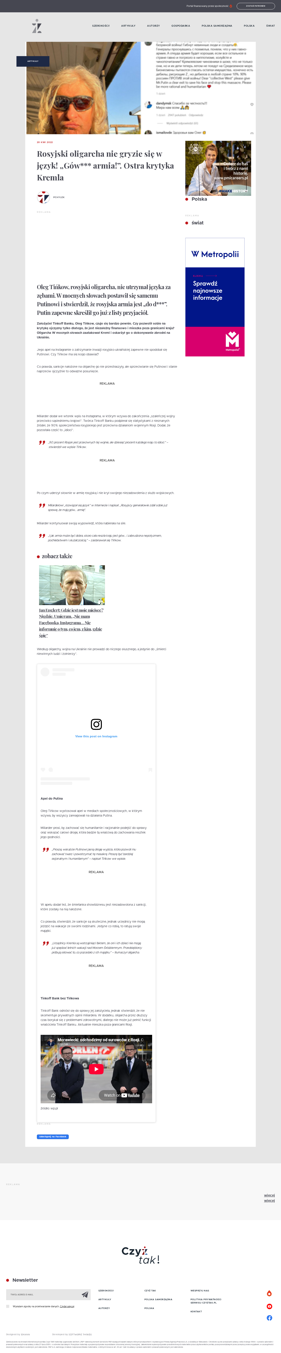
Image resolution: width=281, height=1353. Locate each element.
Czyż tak (150, 1291)
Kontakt (196, 1312)
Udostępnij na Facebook (53, 1137)
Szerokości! (101, 26)
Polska (249, 26)
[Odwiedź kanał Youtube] (269, 1305)
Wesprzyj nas (200, 1291)
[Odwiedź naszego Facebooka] (269, 1317)
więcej (269, 1195)
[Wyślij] (85, 1294)
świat (197, 223)
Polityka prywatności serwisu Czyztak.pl (206, 1301)
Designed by (13, 1334)
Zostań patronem (255, 6)
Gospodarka (180, 26)
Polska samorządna (217, 26)
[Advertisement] (107, 247)
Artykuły (128, 26)
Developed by (60, 1334)
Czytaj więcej (67, 1306)
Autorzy (153, 26)
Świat (270, 26)
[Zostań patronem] (269, 1293)
